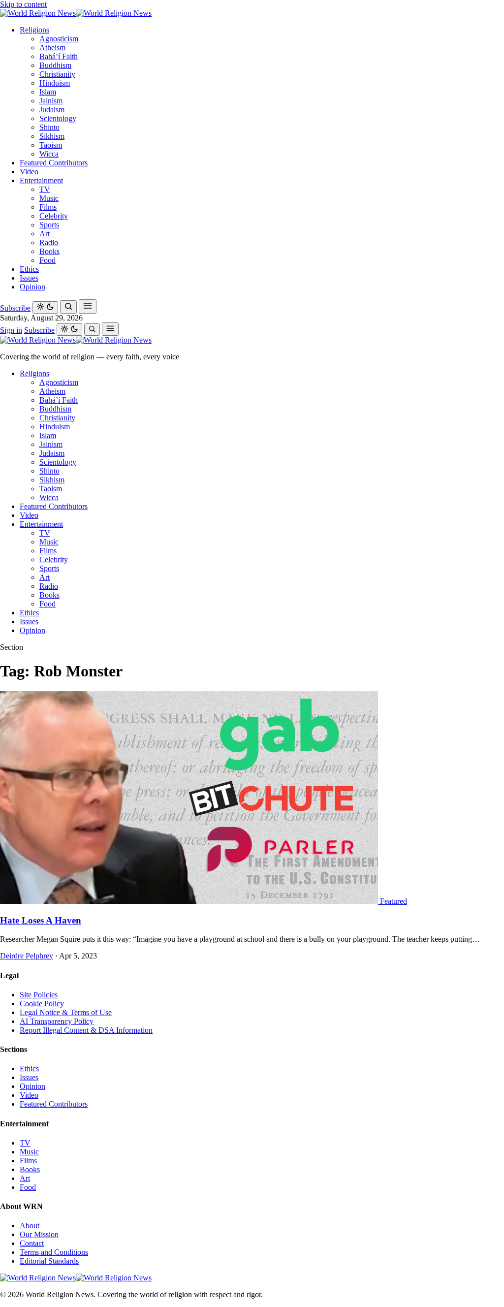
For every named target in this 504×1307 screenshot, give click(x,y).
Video (29, 171)
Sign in (11, 330)
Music (49, 198)
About (29, 1225)
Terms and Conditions (54, 1252)
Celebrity (53, 216)
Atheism (52, 47)
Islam (47, 92)
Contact (32, 1243)
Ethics (29, 269)
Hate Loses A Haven (40, 920)
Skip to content (23, 4)
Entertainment (41, 180)
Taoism (50, 145)
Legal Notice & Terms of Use (66, 1012)
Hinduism (54, 83)
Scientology (57, 118)
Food (47, 260)
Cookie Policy (42, 1003)
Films (48, 207)
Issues (29, 278)
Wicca (49, 154)
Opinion (32, 287)
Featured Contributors (54, 163)
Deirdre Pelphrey (26, 956)
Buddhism (55, 65)
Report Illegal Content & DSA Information (86, 1030)
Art (44, 233)
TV (44, 189)
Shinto (49, 127)
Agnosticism (58, 38)
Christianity (57, 74)
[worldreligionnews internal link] (76, 13)
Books (49, 251)
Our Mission (39, 1234)
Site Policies (39, 994)
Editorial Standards (49, 1261)
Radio (48, 242)
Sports (49, 225)
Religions (34, 30)
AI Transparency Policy (57, 1021)
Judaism (51, 109)
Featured (393, 901)
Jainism (51, 100)
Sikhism (51, 136)
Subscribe (15, 308)
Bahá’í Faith (58, 56)
